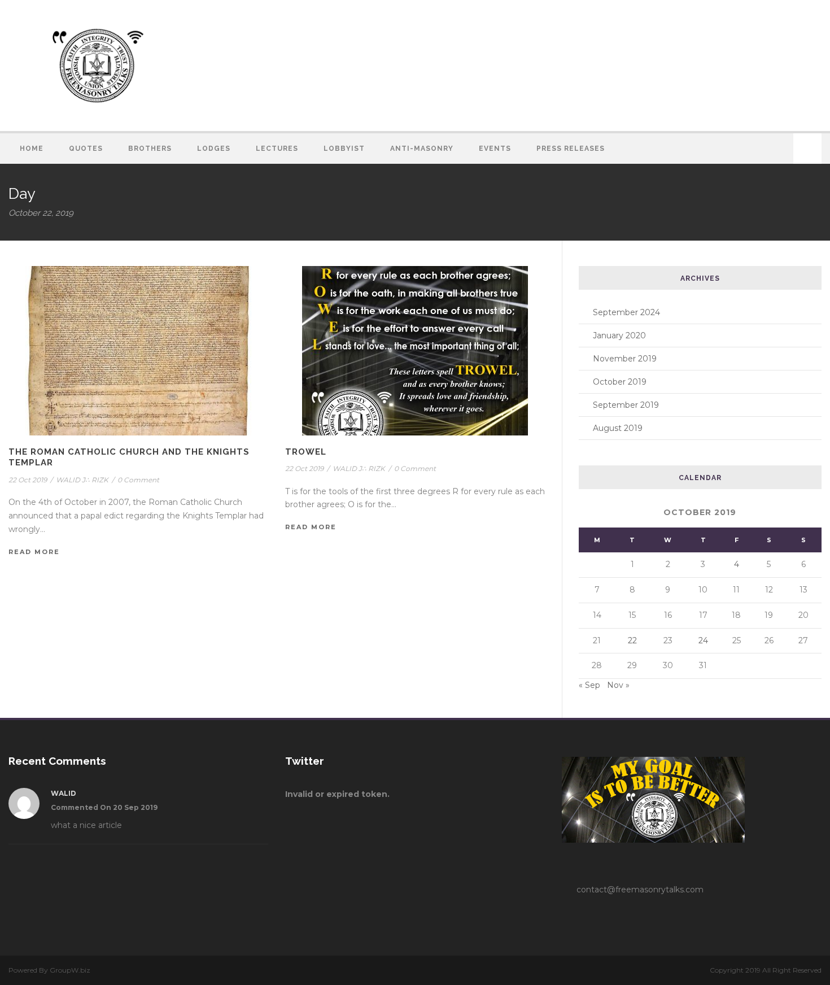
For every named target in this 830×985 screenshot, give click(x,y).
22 (632, 640)
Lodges (213, 148)
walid (63, 793)
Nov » (618, 685)
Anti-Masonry (421, 148)
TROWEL (305, 452)
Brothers (150, 148)
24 (703, 640)
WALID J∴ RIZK (82, 480)
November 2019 (625, 359)
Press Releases (570, 148)
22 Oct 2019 (27, 480)
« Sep (589, 685)
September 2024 (626, 312)
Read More (34, 552)
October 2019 (619, 382)
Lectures (277, 148)
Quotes (86, 148)
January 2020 (619, 335)
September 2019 (626, 405)
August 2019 (618, 428)
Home (31, 148)
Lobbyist (344, 148)
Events (495, 148)
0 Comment (138, 480)
